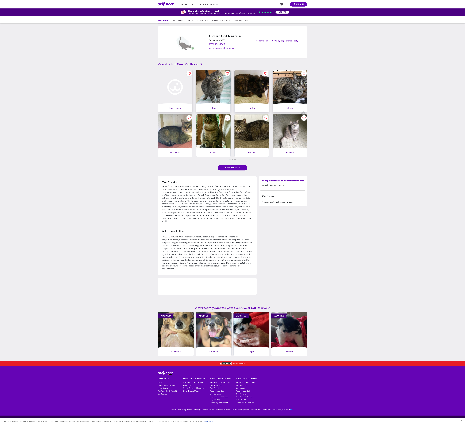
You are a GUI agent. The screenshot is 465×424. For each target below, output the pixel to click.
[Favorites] (282, 4)
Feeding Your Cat (243, 391)
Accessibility (255, 410)
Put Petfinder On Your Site (168, 391)
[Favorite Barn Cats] (189, 73)
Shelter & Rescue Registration (181, 410)
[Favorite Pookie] (266, 73)
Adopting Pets (188, 385)
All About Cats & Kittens (245, 382)
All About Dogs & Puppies (220, 382)
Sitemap (197, 410)
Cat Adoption (241, 385)
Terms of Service (208, 410)
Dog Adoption (215, 385)
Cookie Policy (266, 410)
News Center (163, 388)
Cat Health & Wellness (244, 397)
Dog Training (215, 400)
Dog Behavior (215, 394)
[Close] (461, 420)
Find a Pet (185, 4)
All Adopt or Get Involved (193, 382)
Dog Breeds (214, 388)
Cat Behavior (241, 394)
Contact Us (162, 394)
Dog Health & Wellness (219, 397)
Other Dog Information (219, 403)
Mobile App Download (166, 385)
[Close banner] (177, 12)
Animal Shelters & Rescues (193, 388)
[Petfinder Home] (166, 4)
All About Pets (207, 4)
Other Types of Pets (191, 391)
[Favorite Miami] (266, 118)
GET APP (282, 12)
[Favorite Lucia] (227, 118)
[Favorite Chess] (304, 73)
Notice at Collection (223, 410)
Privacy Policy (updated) (240, 410)
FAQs (160, 382)
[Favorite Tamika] (304, 118)
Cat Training (241, 400)
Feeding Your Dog (217, 391)
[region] (232, 421)
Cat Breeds (240, 388)
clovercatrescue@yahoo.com (222, 48)
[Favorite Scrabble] (189, 118)
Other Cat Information (245, 403)
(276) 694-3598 (217, 44)
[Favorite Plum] (227, 73)
